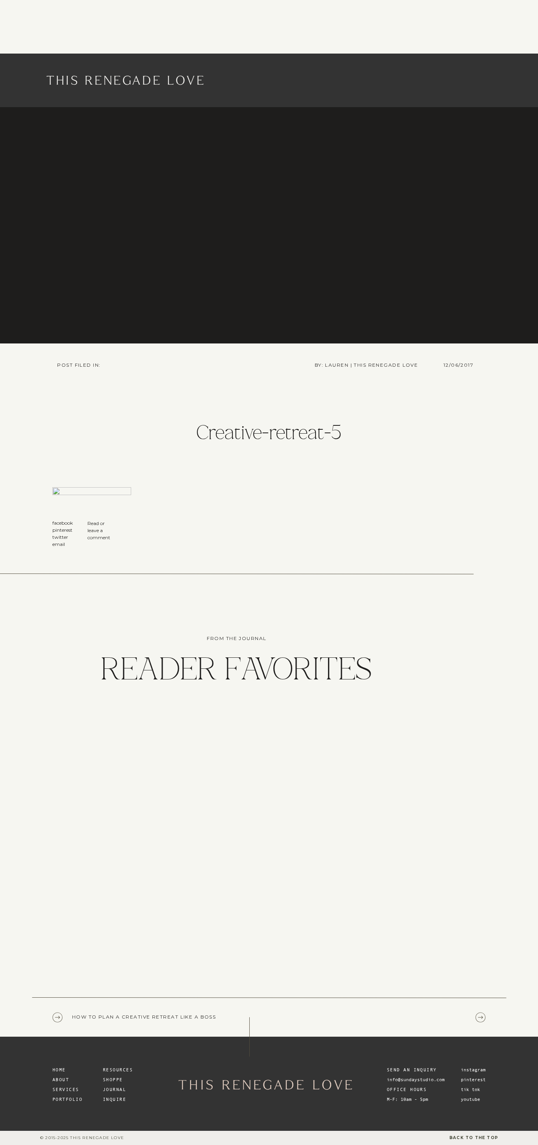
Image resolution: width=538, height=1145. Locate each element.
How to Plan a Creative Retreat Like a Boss (144, 1017)
